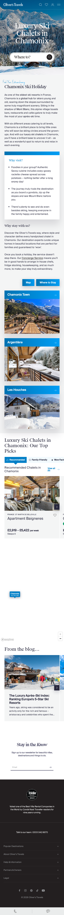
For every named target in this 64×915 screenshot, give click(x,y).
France (10, 514)
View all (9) (51, 469)
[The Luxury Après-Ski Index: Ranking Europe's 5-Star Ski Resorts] (32, 688)
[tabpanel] (32, 506)
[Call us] (16, 911)
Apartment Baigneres (25, 519)
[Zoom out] (60, 638)
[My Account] (53, 5)
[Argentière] (32, 359)
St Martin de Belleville (25, 514)
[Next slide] (57, 493)
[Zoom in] (60, 634)
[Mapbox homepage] (7, 639)
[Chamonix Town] (32, 312)
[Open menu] (59, 5)
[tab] (15, 460)
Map (28, 282)
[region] (32, 598)
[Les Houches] (32, 407)
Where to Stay (48, 282)
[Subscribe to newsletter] (50, 766)
